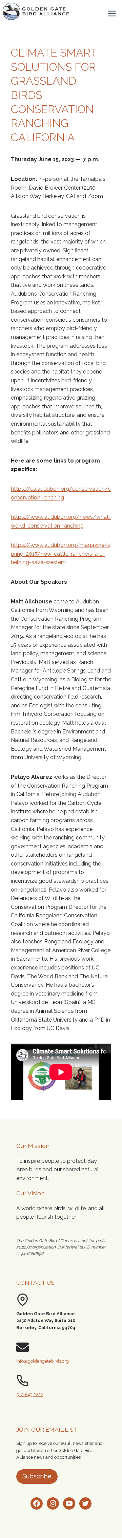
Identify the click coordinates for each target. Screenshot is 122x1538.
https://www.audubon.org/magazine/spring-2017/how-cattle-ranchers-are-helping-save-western (60, 553)
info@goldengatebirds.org (42, 1361)
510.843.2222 (29, 1394)
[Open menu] (111, 13)
